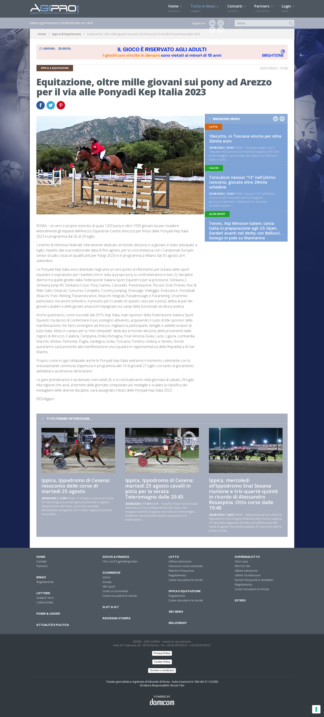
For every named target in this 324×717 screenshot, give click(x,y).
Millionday (178, 623)
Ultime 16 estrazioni (248, 575)
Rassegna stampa (116, 618)
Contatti (235, 8)
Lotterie (43, 593)
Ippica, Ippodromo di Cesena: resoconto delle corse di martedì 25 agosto (75, 485)
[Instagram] (220, 23)
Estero (240, 600)
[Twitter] (220, 29)
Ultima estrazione (180, 561)
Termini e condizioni (162, 670)
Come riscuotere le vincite (119, 596)
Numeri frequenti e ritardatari (254, 580)
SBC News (176, 612)
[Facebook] (211, 29)
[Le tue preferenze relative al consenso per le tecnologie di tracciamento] (316, 709)
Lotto (174, 557)
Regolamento (45, 582)
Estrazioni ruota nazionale (186, 566)
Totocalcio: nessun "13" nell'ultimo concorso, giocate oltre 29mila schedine (242, 182)
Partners (262, 8)
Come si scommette (115, 591)
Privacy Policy (162, 653)
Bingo (41, 577)
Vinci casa (241, 561)
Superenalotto (247, 557)
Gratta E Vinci (45, 598)
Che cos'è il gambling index (120, 561)
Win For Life (242, 566)
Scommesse (111, 573)
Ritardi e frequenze (181, 571)
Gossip (107, 582)
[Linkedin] (211, 23)
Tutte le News (203, 8)
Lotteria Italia (44, 602)
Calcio (106, 577)
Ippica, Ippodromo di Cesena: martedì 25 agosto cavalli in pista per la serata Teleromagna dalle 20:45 (159, 488)
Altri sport (108, 586)
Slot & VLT (110, 607)
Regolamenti (177, 596)
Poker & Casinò (48, 613)
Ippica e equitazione (185, 591)
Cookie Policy (162, 661)
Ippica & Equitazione (66, 34)
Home (174, 8)
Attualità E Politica (52, 625)
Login (287, 8)
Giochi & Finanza (115, 557)
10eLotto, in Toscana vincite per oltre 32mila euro (245, 138)
